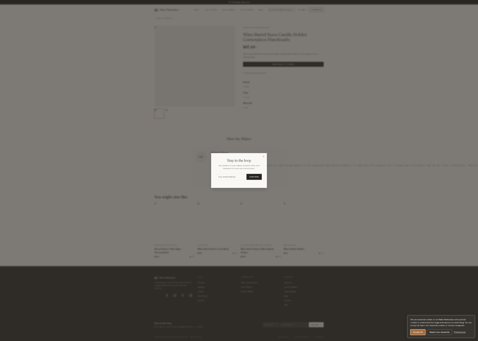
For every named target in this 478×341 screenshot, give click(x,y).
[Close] (263, 156)
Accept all (418, 332)
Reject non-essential (439, 332)
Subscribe (254, 177)
